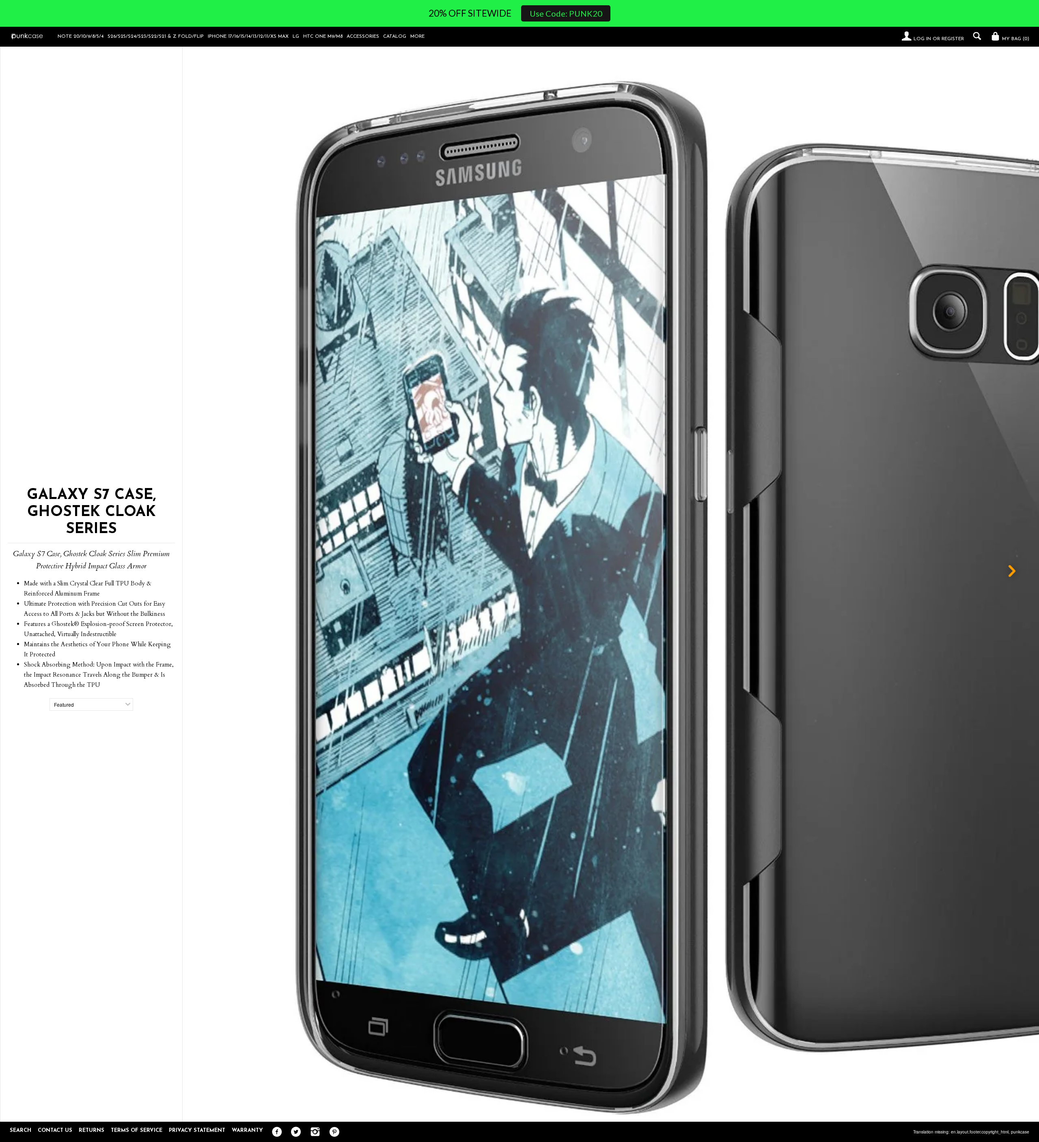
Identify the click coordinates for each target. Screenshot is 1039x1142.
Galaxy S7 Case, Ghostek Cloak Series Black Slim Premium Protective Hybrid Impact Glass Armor (701, 1108)
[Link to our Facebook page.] (275, 1132)
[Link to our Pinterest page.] (332, 1132)
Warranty (247, 1130)
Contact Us (55, 1130)
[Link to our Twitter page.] (294, 1132)
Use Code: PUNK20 (566, 13)
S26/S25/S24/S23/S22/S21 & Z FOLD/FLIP (156, 36)
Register (953, 39)
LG (296, 36)
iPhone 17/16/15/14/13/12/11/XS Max (248, 36)
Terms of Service (136, 1130)
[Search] (975, 36)
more (417, 36)
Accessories (363, 36)
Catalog (394, 36)
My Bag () (1014, 39)
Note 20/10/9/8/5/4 (80, 36)
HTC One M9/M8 (323, 36)
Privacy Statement (197, 1130)
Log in (922, 39)
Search (20, 1130)
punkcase (1020, 1132)
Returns (91, 1130)
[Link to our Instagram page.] (313, 1132)
